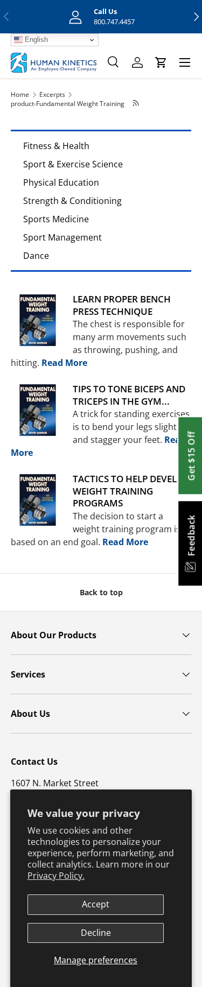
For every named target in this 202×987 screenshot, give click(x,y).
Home (20, 94)
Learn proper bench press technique (122, 305)
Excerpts (52, 94)
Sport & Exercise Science (73, 164)
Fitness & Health (56, 146)
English (35, 40)
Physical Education (61, 182)
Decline (96, 933)
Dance (36, 256)
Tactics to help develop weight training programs (131, 491)
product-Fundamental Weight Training (67, 103)
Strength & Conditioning (72, 201)
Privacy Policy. (56, 876)
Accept (95, 904)
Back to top (101, 592)
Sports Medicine (56, 219)
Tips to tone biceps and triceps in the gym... (129, 395)
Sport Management (62, 237)
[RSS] (136, 103)
